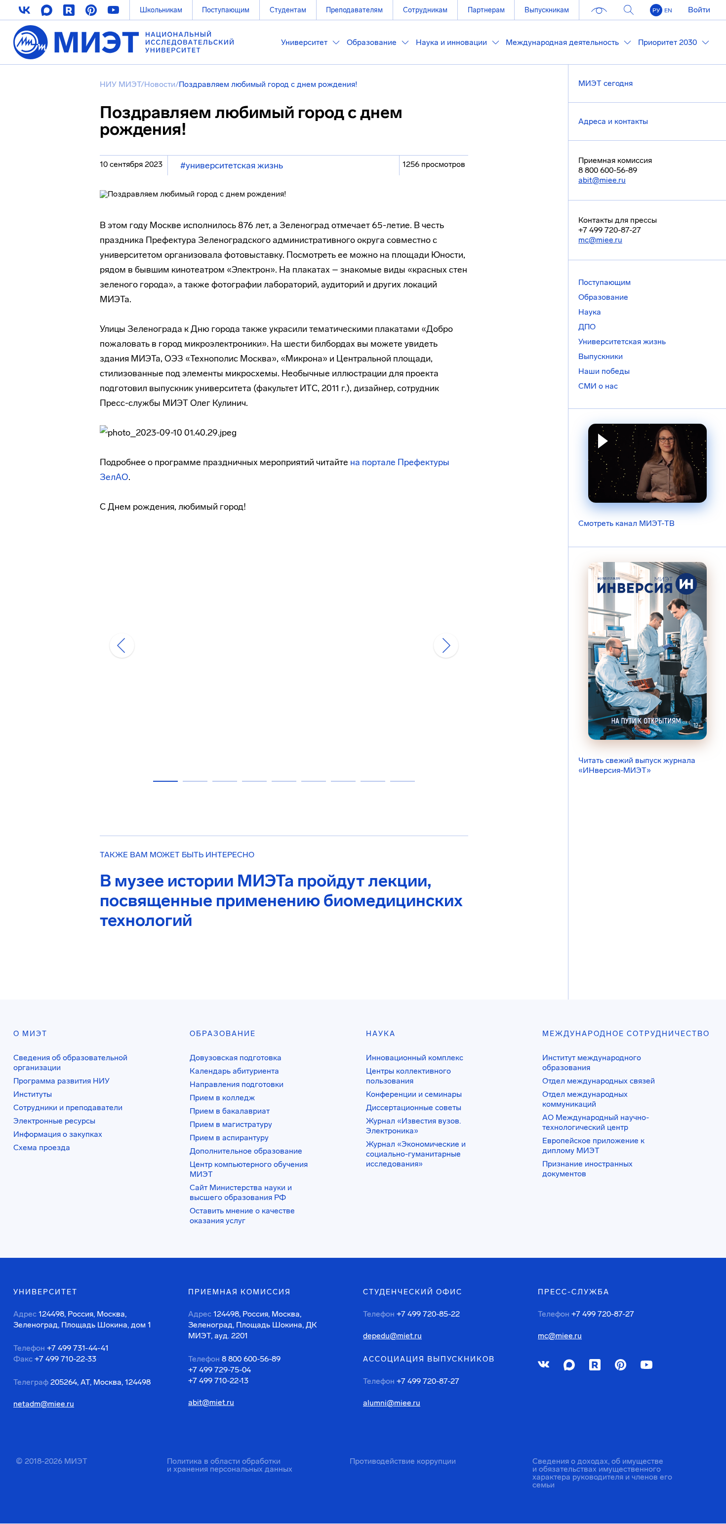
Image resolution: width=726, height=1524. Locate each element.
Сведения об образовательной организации (70, 1062)
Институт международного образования (591, 1062)
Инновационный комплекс (414, 1057)
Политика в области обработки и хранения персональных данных (229, 1465)
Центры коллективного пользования (408, 1075)
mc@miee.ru (600, 239)
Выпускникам (546, 9)
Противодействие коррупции (403, 1461)
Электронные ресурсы (54, 1120)
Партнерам (486, 9)
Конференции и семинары (414, 1094)
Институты (32, 1094)
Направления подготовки (236, 1084)
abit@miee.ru (602, 180)
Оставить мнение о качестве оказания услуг (242, 1215)
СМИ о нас (598, 386)
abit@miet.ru (211, 1402)
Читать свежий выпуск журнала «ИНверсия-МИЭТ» (636, 765)
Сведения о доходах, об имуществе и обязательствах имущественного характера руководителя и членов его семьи (602, 1472)
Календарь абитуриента (234, 1071)
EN (668, 10)
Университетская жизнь (622, 341)
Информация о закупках (57, 1134)
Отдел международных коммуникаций (585, 1099)
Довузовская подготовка (236, 1057)
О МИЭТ (30, 1033)
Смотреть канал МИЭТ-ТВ (626, 523)
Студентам (288, 9)
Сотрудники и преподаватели (67, 1107)
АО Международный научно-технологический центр (595, 1122)
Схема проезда (41, 1147)
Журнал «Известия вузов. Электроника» (413, 1125)
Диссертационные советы (413, 1107)
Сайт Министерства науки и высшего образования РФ (241, 1192)
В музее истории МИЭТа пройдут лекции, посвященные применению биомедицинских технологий (281, 900)
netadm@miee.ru (43, 1404)
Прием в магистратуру (231, 1124)
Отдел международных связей (598, 1080)
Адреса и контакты (613, 121)
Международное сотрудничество (626, 1033)
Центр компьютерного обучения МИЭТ (249, 1169)
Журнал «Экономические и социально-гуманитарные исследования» (416, 1153)
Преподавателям (354, 9)
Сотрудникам (425, 9)
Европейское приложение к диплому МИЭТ (593, 1145)
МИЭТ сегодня (605, 83)
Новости (159, 84)
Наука (589, 312)
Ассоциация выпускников (429, 1359)
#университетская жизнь (231, 165)
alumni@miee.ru (391, 1403)
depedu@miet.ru (392, 1336)
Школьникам (161, 9)
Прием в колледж (222, 1097)
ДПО (587, 326)
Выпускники (600, 356)
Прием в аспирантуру (229, 1137)
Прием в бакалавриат (230, 1111)
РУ (656, 10)
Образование (603, 297)
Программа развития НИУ (61, 1080)
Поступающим (225, 9)
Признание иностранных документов (587, 1168)
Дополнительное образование (246, 1151)
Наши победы (604, 371)
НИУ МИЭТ (120, 84)
